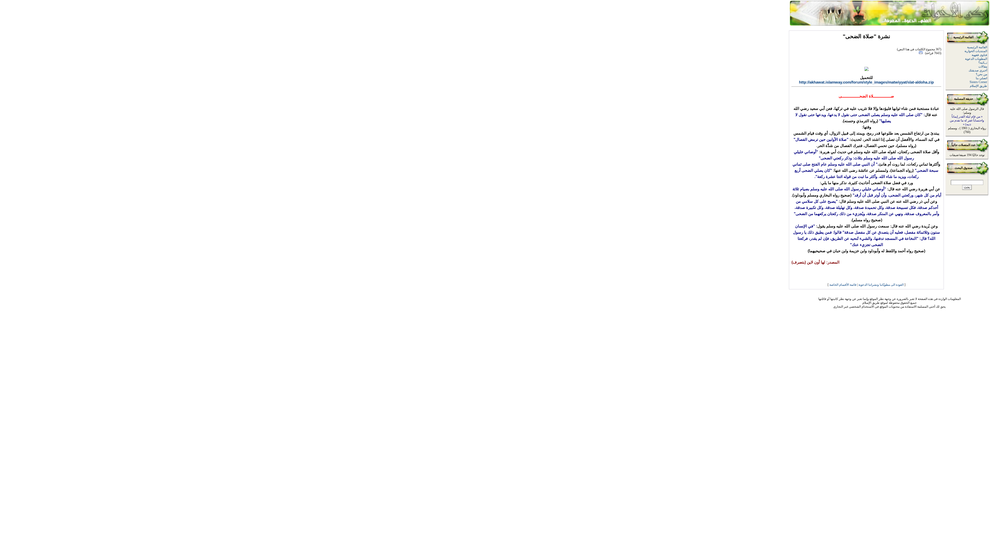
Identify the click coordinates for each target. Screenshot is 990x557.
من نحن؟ (981, 74)
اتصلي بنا (981, 78)
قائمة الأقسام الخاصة (842, 284)
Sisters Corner (978, 82)
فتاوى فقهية (979, 55)
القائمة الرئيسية (977, 47)
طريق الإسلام (978, 86)
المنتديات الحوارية (975, 51)
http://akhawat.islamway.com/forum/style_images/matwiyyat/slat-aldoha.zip (866, 82)
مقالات (982, 66)
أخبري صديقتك (978, 70)
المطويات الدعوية (976, 59)
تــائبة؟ (982, 62)
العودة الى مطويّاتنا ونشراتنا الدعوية (881, 284)
